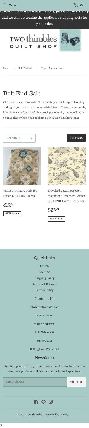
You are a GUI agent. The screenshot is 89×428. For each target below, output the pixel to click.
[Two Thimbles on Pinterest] (43, 402)
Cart (82, 5)
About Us (44, 272)
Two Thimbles (34, 414)
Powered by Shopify (57, 414)
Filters (76, 137)
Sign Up (76, 382)
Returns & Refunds (44, 284)
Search (44, 266)
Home (6, 68)
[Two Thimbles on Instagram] (51, 402)
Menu (12, 5)
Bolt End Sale (25, 68)
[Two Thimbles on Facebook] (36, 402)
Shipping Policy (44, 278)
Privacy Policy (44, 290)
